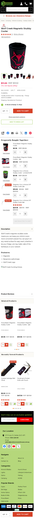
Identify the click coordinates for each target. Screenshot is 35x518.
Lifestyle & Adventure (25, 472)
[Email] (12, 133)
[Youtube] (14, 446)
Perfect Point (22, 486)
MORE (20, 478)
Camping (4, 478)
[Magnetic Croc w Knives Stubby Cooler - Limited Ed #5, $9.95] (8, 313)
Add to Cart (23, 111)
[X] (21, 133)
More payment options (17, 117)
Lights (3, 472)
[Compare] (14, 404)
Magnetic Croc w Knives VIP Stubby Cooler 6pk (22, 201)
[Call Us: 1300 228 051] (26, 4)
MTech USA (21, 492)
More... (20, 498)
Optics (3, 475)
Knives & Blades (6, 469)
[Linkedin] (26, 133)
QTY (4, 111)
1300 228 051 (14, 438)
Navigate (5, 455)
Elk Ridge (4, 489)
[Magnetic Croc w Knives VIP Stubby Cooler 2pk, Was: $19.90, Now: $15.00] (25, 313)
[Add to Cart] (6, 345)
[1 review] (6, 34)
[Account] (21, 4)
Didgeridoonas (22, 495)
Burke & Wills (5, 495)
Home (2, 20)
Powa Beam (21, 387)
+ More (14, 391)
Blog (19, 461)
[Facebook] (8, 133)
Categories (5, 466)
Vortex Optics (5, 492)
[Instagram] (9, 446)
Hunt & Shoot (22, 469)
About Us (21, 458)
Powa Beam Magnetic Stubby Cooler (22, 144)
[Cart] (31, 4)
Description (5, 229)
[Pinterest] (30, 133)
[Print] (17, 133)
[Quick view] (10, 345)
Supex (3, 486)
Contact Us (4, 461)
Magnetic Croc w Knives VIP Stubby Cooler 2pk (22, 185)
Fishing (20, 475)
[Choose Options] (6, 404)
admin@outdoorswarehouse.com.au (17, 442)
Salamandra (4, 501)
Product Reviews (7, 294)
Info (2, 458)
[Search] (30, 9)
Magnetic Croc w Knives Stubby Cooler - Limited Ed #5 (22, 172)
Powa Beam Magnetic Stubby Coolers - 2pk (22, 158)
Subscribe (24, 420)
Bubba (20, 489)
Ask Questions (5, 37)
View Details (6, 153)
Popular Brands (7, 483)
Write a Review (18, 34)
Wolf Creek (5, 388)
